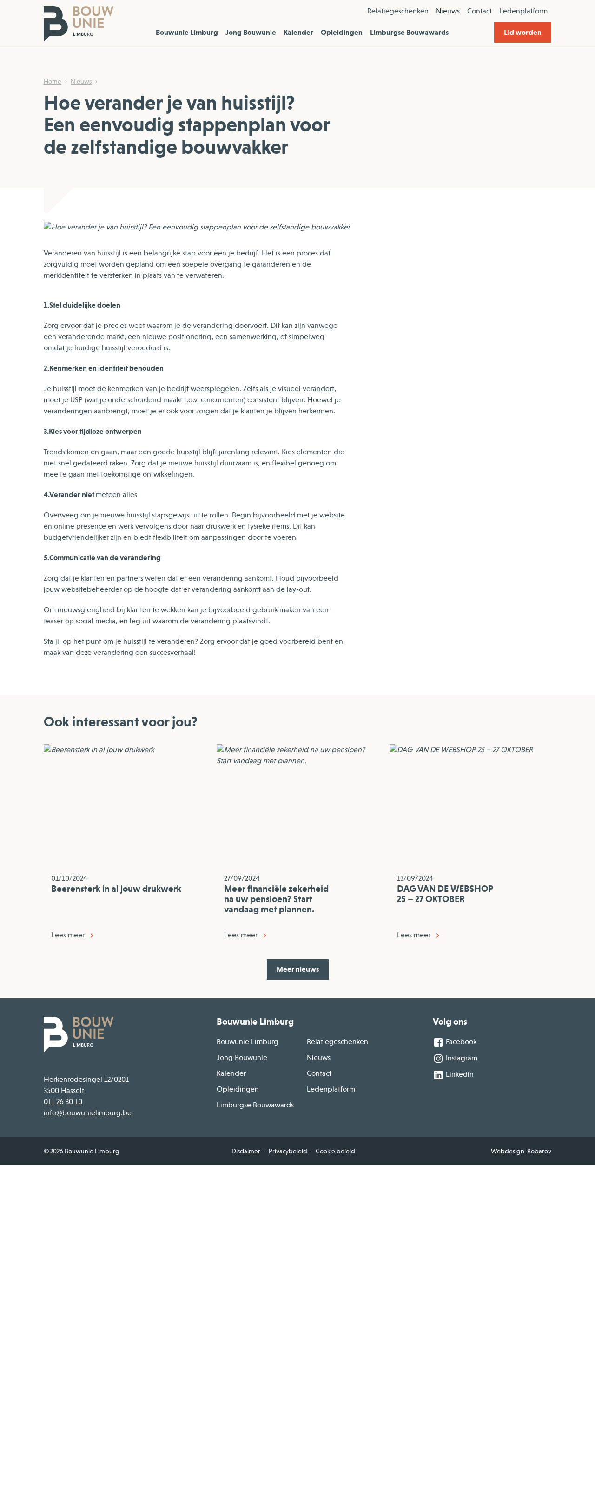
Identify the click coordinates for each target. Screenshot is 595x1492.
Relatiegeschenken (398, 11)
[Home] (78, 23)
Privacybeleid (288, 1151)
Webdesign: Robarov (521, 1151)
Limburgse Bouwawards (409, 32)
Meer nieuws (298, 969)
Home (52, 81)
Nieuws (448, 11)
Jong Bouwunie (250, 32)
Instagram (460, 1058)
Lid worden (523, 32)
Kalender (298, 32)
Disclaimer (245, 1151)
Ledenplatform (523, 11)
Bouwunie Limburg (187, 32)
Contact (479, 11)
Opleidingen (342, 32)
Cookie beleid (335, 1151)
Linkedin (459, 1074)
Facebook (460, 1042)
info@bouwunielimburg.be (88, 1113)
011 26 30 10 (63, 1102)
